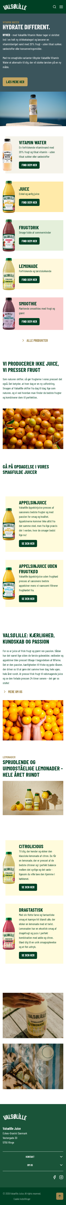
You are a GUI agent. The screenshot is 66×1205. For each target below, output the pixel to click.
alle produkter (37, 340)
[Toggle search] (54, 7)
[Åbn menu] (61, 7)
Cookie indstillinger (22, 1198)
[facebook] (54, 1177)
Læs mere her (15, 82)
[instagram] (61, 1177)
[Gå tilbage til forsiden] (15, 7)
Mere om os (15, 692)
